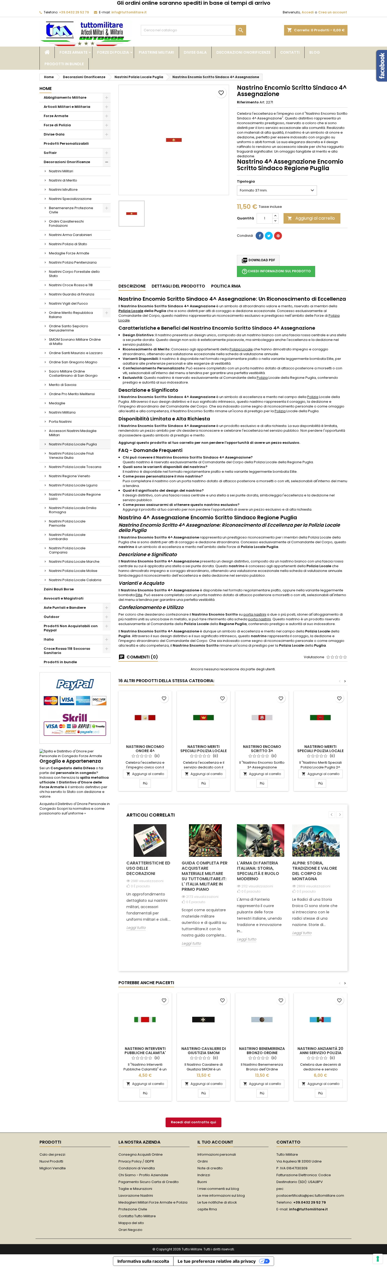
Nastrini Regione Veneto (69, 476)
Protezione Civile (132, 1209)
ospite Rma (207, 1209)
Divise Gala (195, 52)
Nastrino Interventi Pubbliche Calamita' (145, 1050)
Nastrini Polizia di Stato (68, 243)
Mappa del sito (131, 1222)
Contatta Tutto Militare (137, 1216)
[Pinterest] (278, 236)
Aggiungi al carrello (311, 218)
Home (45, 88)
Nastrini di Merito (63, 180)
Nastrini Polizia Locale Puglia (73, 444)
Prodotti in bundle (64, 64)
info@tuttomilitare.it (129, 12)
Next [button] (339, 814)
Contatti (290, 52)
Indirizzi (203, 1175)
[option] (150, 881)
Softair (50, 152)
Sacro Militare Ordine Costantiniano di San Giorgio (73, 373)
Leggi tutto (136, 927)
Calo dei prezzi (52, 1154)
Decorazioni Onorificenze (243, 52)
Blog (314, 52)
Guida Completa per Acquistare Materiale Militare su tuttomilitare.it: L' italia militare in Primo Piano (204, 876)
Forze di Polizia (113, 52)
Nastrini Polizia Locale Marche (74, 561)
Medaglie (57, 403)
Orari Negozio (130, 1229)
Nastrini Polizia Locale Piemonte (67, 523)
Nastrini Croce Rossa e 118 (71, 285)
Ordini (202, 1161)
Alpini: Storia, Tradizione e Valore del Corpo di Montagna (314, 871)
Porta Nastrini (60, 421)
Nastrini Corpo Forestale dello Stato (74, 273)
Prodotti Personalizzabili (66, 143)
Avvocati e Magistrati (63, 598)
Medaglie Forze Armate (69, 253)
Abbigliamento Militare (65, 97)
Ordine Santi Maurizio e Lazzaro (76, 352)
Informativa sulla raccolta (143, 1261)
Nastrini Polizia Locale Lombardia (67, 536)
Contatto (288, 1142)
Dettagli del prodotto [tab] (178, 286)
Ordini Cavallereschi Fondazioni (66, 223)
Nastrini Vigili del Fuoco (68, 303)
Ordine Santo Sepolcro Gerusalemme (68, 328)
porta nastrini (255, 614)
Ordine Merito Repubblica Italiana (71, 314)
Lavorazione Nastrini (135, 1195)
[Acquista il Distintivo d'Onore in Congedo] (75, 753)
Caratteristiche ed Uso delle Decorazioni (148, 868)
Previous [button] (332, 814)
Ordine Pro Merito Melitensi (72, 393)
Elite (139, 594)
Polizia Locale (130, 310)
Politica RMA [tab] (226, 286)
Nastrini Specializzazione (70, 198)
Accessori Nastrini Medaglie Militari (73, 432)
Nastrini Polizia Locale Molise (73, 570)
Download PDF (258, 260)
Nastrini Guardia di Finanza (71, 294)
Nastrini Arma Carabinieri (70, 234)
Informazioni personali (216, 1154)
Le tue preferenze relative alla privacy (217, 1261)
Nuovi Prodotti (51, 1161)
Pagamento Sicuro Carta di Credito (148, 1181)
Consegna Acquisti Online (140, 1154)
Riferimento (248, 102)
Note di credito (210, 1168)
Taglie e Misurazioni (135, 1188)
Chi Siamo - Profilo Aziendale (143, 1175)
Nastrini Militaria (62, 412)
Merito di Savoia (62, 384)
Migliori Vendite (52, 1168)
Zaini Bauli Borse (59, 589)
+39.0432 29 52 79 (74, 12)
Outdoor (51, 616)
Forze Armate (73, 52)
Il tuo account (215, 1142)
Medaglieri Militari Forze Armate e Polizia (152, 1202)
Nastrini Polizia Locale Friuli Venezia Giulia (71, 455)
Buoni (202, 1181)
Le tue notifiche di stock (217, 1202)
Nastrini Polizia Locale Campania (67, 550)
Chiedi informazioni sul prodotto (276, 271)
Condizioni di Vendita (136, 1168)
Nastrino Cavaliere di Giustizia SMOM (203, 1050)
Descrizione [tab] (132, 286)
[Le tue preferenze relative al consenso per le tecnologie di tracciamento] (378, 1259)
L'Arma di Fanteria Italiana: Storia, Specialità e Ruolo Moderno (258, 871)
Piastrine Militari (156, 52)
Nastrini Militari (61, 171)
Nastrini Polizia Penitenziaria (73, 262)
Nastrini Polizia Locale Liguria (73, 485)
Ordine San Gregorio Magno (73, 362)
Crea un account (332, 12)
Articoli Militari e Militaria (67, 106)
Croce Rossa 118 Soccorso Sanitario (67, 650)
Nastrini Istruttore (63, 189)
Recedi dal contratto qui (193, 1122)
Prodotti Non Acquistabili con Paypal (71, 628)
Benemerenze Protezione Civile (71, 210)
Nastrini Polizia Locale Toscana (75, 466)
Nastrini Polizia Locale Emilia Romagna (72, 510)
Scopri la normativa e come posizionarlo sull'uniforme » (72, 811)
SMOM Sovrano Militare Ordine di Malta (75, 341)
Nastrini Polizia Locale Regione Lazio (75, 496)
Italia (49, 639)
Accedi (308, 12)
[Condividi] (260, 236)
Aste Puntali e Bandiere (65, 607)
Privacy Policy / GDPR (136, 1161)
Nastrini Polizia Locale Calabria (75, 579)
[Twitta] (269, 236)
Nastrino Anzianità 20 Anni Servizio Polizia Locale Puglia (320, 1053)
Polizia (262, 377)
